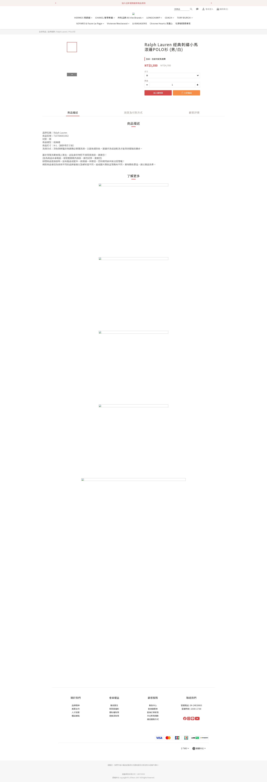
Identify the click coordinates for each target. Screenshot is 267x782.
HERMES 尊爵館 (82, 17)
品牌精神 (76, 705)
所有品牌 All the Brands (130, 17)
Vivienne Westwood (117, 23)
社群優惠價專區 (183, 23)
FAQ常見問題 (153, 715)
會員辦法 (114, 705)
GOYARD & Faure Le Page (89, 23)
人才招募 (76, 712)
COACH (168, 17)
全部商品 (42, 31)
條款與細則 (114, 708)
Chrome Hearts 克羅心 (161, 23)
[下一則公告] (211, 3)
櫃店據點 (76, 715)
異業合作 (76, 708)
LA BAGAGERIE (139, 23)
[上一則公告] (55, 3)
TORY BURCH (184, 17)
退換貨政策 (114, 715)
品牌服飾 (51, 31)
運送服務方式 (153, 719)
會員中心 (153, 705)
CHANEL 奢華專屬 (104, 17)
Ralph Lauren (61, 31)
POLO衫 (72, 31)
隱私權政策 (114, 712)
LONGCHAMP (153, 17)
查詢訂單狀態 (153, 712)
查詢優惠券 (153, 708)
